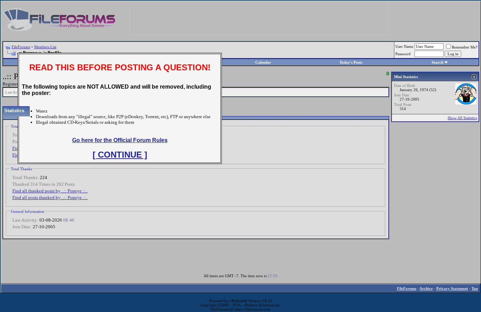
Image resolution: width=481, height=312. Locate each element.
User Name (404, 46)
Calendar (263, 62)
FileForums (21, 47)
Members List (45, 47)
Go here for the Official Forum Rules (120, 140)
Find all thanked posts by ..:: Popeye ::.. (50, 190)
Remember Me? (464, 47)
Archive (426, 288)
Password (403, 54)
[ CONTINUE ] (120, 154)
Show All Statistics (462, 118)
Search (437, 62)
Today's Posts (350, 62)
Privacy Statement (452, 288)
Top (474, 288)
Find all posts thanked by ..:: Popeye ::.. (50, 197)
